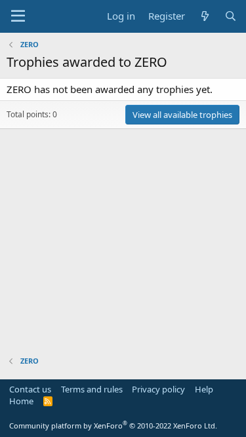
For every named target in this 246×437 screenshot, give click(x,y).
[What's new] (204, 16)
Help (204, 389)
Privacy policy (158, 389)
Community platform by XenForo (113, 425)
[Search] (230, 16)
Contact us (30, 389)
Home (21, 401)
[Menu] (18, 16)
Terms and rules (92, 389)
